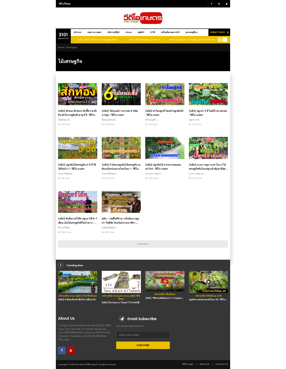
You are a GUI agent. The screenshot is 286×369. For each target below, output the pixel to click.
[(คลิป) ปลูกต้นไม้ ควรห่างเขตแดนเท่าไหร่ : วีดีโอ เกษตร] (164, 148)
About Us (204, 364)
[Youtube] (70, 350)
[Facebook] (62, 350)
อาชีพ (219, 296)
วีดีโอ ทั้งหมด (65, 3)
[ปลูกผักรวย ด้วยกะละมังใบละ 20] (208, 282)
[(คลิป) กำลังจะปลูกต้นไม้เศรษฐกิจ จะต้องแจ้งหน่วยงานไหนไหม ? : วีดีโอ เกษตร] (121, 148)
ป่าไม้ (152, 32)
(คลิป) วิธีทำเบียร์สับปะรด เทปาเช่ (144, 39)
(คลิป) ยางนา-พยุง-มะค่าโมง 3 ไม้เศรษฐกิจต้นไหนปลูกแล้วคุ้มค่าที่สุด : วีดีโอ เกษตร (208, 169)
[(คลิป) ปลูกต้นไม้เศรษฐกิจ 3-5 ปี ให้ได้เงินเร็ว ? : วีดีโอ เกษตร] (77, 148)
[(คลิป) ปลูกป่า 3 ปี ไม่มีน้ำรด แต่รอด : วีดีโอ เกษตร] (208, 94)
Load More (143, 243)
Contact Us (221, 364)
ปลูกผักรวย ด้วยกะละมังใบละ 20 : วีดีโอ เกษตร (210, 299)
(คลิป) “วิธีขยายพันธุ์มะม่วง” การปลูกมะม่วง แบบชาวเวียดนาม (174, 298)
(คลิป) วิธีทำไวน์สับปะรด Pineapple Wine (97, 39)
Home (61, 47)
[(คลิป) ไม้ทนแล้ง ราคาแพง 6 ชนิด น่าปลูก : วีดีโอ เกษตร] (121, 94)
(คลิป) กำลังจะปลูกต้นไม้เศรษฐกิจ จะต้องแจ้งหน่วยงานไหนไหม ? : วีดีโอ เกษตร (121, 169)
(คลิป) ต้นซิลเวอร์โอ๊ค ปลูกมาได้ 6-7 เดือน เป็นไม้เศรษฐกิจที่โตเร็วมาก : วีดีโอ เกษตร (77, 222)
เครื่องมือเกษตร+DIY (170, 32)
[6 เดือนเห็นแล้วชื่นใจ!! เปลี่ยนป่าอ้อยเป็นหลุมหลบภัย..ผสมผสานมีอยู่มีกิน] (77, 282)
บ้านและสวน (118, 296)
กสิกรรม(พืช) (113, 32)
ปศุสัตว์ (141, 32)
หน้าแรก (77, 32)
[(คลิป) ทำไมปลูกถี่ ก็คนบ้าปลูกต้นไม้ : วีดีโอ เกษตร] (164, 94)
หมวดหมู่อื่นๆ (191, 32)
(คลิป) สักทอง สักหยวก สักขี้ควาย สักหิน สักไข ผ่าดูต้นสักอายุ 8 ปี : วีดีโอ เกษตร (77, 115)
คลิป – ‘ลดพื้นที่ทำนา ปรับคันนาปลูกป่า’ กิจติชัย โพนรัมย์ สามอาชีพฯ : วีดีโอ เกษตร (120, 222)
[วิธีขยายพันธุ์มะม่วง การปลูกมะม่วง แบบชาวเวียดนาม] (165, 281)
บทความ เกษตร (94, 32)
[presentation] (220, 39)
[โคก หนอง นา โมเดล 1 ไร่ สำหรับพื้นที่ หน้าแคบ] (121, 282)
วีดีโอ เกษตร (187, 364)
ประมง (129, 32)
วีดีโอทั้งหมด (92, 296)
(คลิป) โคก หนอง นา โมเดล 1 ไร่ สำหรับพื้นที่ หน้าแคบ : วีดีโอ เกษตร (132, 302)
